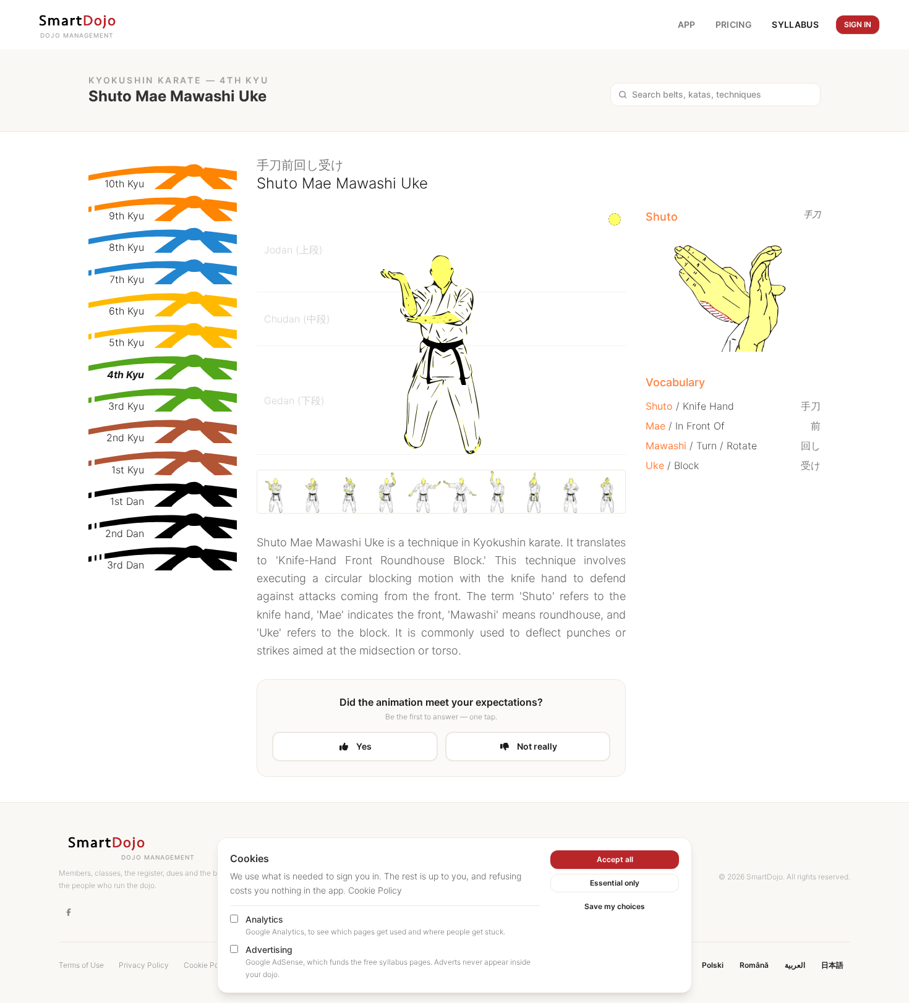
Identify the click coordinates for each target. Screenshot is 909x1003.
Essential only (614, 882)
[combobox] (722, 94)
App (687, 24)
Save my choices (614, 906)
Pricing (733, 24)
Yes (364, 746)
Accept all (615, 859)
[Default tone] (614, 219)
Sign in (857, 24)
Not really (537, 746)
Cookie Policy (375, 890)
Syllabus (795, 24)
